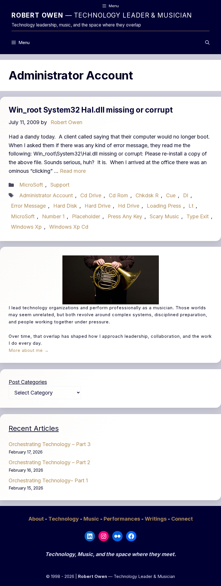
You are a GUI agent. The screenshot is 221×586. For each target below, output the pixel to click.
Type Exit (197, 216)
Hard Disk (65, 206)
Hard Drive (97, 206)
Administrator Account (46, 195)
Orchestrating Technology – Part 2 (49, 462)
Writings (156, 519)
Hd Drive (128, 206)
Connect (182, 519)
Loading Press (164, 206)
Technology (64, 519)
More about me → (29, 350)
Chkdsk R (147, 195)
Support (59, 185)
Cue (171, 195)
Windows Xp (26, 227)
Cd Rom (118, 195)
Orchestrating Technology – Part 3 (50, 444)
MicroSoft (31, 185)
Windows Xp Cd (68, 227)
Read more (73, 171)
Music (91, 519)
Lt (190, 206)
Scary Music (164, 216)
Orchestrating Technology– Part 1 (48, 480)
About (36, 519)
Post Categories (28, 382)
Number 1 (53, 216)
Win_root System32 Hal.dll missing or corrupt (91, 109)
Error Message (28, 206)
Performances (122, 519)
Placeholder (86, 216)
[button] (207, 42)
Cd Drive (90, 195)
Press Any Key (125, 216)
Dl (185, 195)
